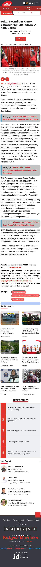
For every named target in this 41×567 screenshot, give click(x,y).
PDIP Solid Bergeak (18, 299)
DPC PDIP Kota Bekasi (19, 292)
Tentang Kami (18, 520)
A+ (3, 79)
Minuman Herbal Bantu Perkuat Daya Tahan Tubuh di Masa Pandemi (21, 223)
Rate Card (6, 520)
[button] (30, 3)
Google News (15, 267)
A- (7, 79)
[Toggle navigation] (36, 3)
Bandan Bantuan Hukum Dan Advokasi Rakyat (25, 295)
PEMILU (16, 8)
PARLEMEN (5, 8)
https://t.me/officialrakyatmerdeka (16, 281)
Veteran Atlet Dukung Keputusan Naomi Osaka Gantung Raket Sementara (20, 170)
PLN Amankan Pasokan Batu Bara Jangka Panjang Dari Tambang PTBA (20, 118)
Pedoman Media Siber (28, 521)
